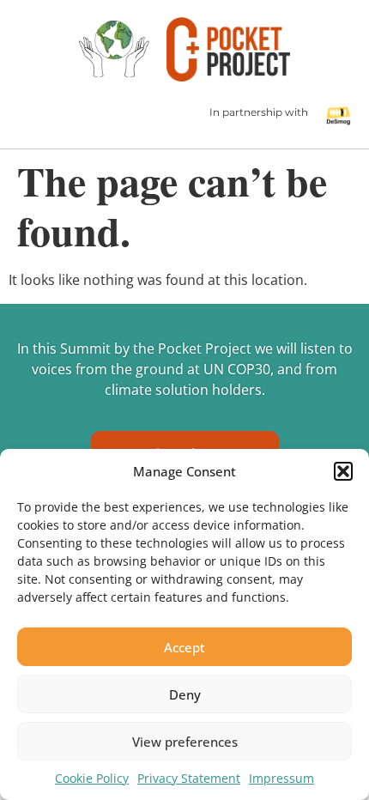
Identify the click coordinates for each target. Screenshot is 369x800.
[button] (343, 471)
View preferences (185, 741)
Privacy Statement (188, 778)
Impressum (281, 778)
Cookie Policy (92, 778)
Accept (184, 647)
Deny (185, 694)
